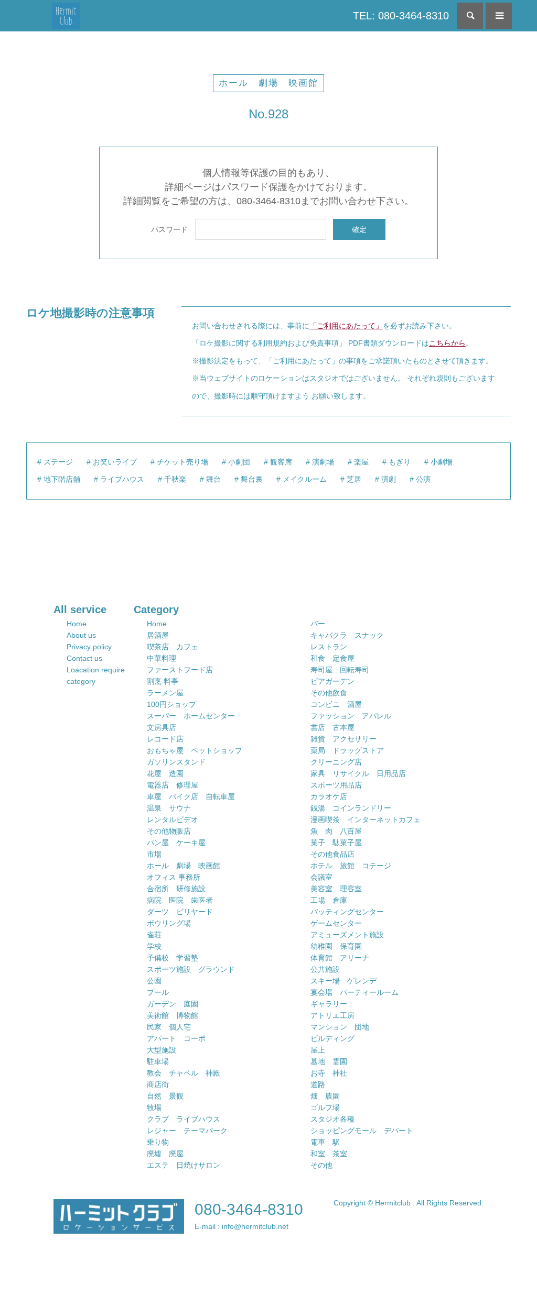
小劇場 (442, 462)
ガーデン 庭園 (172, 1004)
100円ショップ (171, 704)
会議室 (321, 877)
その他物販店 (169, 831)
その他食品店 (332, 854)
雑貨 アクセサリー (343, 739)
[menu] (499, 16)
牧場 (154, 1107)
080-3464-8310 (249, 1209)
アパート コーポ (176, 1038)
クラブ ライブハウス (183, 1119)
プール (158, 992)
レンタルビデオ (172, 819)
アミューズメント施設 (347, 935)
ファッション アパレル (350, 716)
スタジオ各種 (332, 1119)
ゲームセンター (336, 923)
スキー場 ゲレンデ (343, 981)
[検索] (470, 16)
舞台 (213, 479)
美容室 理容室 (336, 888)
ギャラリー (328, 1004)
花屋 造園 (165, 773)
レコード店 (165, 739)
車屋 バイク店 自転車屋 (191, 796)
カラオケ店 (328, 796)
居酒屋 (158, 635)
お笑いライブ (115, 462)
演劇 (388, 479)
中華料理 (161, 658)
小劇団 (239, 462)
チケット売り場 (182, 462)
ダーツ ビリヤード (180, 911)
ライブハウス (122, 479)
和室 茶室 (328, 1153)
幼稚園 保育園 (336, 946)
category (81, 681)
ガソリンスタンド (176, 762)
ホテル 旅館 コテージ (350, 865)
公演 (423, 479)
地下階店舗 (62, 479)
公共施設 (325, 969)
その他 (321, 1165)
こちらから (447, 343)
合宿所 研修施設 (176, 888)
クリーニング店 (336, 762)
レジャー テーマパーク (187, 1130)
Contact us (84, 658)
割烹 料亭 (162, 681)
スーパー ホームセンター (191, 716)
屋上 (317, 1050)
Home (77, 623)
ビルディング (332, 1038)
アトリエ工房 (332, 1015)
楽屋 (361, 462)
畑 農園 (325, 1096)
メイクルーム (305, 479)
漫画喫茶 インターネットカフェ (365, 819)
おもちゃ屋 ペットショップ (194, 750)
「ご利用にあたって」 (346, 326)
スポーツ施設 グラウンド (191, 969)
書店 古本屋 (332, 727)
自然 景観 (165, 1096)
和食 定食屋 (332, 658)
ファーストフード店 (180, 670)
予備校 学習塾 (172, 958)
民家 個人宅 (169, 1027)
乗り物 (158, 1142)
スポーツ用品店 (336, 785)
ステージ (58, 462)
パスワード (169, 229)
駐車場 (158, 1061)
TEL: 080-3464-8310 (401, 15)
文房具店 (161, 727)
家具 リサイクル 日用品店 (358, 773)
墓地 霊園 (328, 1061)
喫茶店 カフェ (172, 647)
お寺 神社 (328, 1073)
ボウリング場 (169, 923)
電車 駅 (325, 1142)
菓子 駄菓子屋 (336, 842)
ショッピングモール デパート (361, 1130)
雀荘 (154, 935)
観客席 (281, 462)
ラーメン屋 (165, 693)
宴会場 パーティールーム (354, 992)
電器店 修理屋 (172, 785)
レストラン (328, 647)
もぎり (400, 462)
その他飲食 (328, 693)
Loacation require (96, 670)
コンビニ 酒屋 (336, 704)
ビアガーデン (332, 681)
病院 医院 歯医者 (180, 900)
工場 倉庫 (328, 900)
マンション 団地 (339, 1027)
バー (317, 623)
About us (81, 635)
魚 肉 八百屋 (336, 831)
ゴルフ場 (325, 1107)
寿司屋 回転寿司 (339, 670)
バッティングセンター (347, 911)
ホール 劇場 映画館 (268, 83)
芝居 (354, 479)
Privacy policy (89, 647)
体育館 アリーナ (339, 958)
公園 (154, 981)
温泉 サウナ (169, 808)
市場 (154, 854)
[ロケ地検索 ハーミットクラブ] (66, 15)
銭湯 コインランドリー (350, 808)
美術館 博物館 (172, 1015)
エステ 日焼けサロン (183, 1165)
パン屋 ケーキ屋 (176, 842)
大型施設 (161, 1050)
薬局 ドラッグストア (347, 750)
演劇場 (323, 462)
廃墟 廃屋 (165, 1153)
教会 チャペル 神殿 (183, 1073)
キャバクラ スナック (347, 635)
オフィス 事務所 (173, 877)
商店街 (158, 1084)
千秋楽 (175, 479)
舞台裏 (252, 479)
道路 (317, 1084)
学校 (154, 946)
